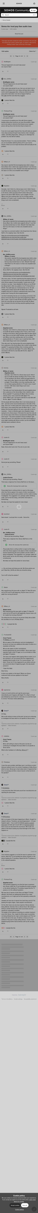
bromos (6, 368)
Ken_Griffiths (7, 79)
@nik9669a (6, 788)
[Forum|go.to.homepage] (15, 10)
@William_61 (8, 640)
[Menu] (3, 3)
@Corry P (24, 750)
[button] (2, 10)
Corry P (6, 711)
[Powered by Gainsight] (19, 995)
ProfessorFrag (8, 111)
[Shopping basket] (34, 3)
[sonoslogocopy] (19, 3)
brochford (6, 514)
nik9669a (6, 736)
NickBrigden (7, 61)
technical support (29, 825)
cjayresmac (7, 690)
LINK (5, 95)
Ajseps (6, 587)
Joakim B (6, 437)
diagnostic (12, 92)
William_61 (7, 162)
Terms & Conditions (7, 999)
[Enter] (3, 15)
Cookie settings (18, 999)
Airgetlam (6, 186)
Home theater (6, 20)
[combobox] (19, 15)
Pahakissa (7, 762)
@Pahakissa (6, 817)
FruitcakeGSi (7, 635)
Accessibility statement (30, 999)
